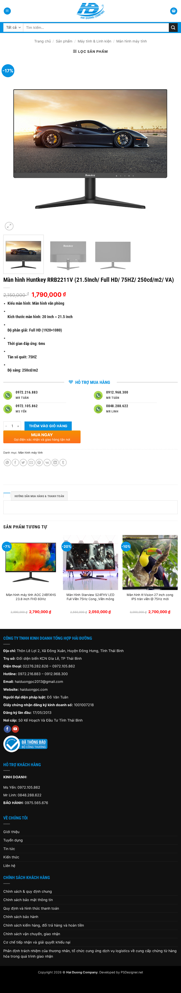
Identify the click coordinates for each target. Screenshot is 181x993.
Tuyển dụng (13, 840)
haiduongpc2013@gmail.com (39, 681)
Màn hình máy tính (131, 41)
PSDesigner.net (132, 972)
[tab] (6, 495)
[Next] (169, 144)
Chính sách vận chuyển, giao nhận (31, 934)
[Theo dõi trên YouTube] (15, 729)
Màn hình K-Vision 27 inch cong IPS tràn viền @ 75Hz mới (150, 597)
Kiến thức (11, 857)
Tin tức (9, 848)
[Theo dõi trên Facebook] (7, 729)
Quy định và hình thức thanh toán (31, 908)
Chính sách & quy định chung (27, 891)
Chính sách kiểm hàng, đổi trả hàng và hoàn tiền (43, 925)
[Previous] (12, 144)
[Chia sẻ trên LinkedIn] (55, 462)
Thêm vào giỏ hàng (48, 426)
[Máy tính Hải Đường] (90, 11)
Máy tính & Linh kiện (94, 41)
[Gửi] (173, 27)
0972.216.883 (29, 674)
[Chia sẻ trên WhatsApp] (7, 462)
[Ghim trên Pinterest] (39, 462)
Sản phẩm (64, 41)
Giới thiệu (11, 832)
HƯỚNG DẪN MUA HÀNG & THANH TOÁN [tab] (39, 496)
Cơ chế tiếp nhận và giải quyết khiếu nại (36, 942)
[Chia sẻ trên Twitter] (23, 462)
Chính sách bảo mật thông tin (28, 900)
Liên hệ (9, 865)
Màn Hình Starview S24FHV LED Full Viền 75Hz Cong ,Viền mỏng (90, 597)
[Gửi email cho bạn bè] (31, 462)
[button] (7, 11)
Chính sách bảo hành (20, 916)
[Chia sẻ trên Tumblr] (63, 462)
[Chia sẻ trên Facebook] (15, 462)
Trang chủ (42, 41)
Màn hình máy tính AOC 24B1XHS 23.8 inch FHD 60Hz (31, 597)
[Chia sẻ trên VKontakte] (47, 462)
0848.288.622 (29, 795)
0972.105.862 (63, 666)
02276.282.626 (36, 666)
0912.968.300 (56, 674)
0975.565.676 (36, 803)
